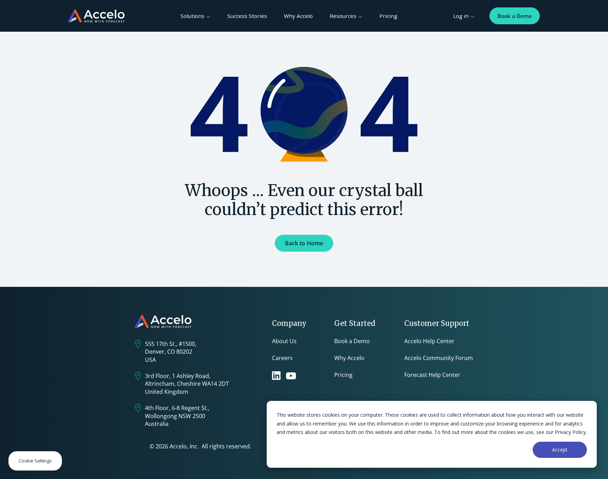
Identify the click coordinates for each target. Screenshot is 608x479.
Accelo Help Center (429, 341)
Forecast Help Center (432, 375)
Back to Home (304, 243)
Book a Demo (515, 15)
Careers (282, 358)
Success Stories (247, 15)
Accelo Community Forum (438, 358)
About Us (284, 341)
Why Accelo (298, 15)
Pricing (388, 15)
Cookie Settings (35, 461)
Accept (560, 449)
